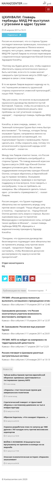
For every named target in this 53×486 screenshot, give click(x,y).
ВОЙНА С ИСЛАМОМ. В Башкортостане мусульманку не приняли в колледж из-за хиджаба (24, 446)
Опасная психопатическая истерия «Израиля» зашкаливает (26, 460)
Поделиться (13, 35)
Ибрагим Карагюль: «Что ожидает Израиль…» (26, 419)
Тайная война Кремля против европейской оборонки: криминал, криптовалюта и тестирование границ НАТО (24, 379)
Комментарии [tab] (37, 290)
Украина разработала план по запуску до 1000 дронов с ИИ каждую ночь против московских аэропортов (26, 431)
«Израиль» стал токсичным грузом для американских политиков (22, 393)
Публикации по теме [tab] (14, 290)
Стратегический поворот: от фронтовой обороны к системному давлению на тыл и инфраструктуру (24, 406)
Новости (7, 369)
